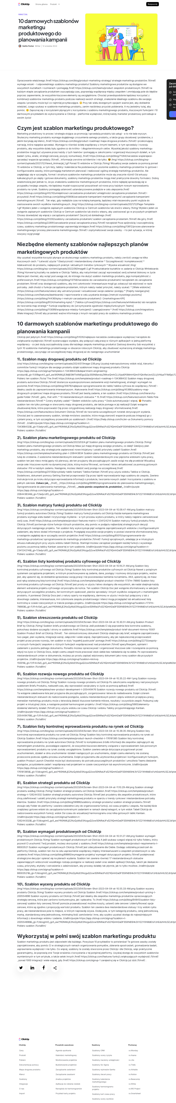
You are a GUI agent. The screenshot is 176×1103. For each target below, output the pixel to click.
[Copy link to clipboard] (55, 968)
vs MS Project (134, 1089)
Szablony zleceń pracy (101, 1074)
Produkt (22, 1055)
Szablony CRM (98, 1050)
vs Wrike (132, 1084)
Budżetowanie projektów (66, 1065)
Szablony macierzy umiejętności (105, 1060)
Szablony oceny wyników (103, 1099)
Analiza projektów (63, 1079)
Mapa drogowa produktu (29, 1069)
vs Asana (132, 1055)
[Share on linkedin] (32, 968)
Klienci (22, 1074)
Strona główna (41, 4)
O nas (21, 1089)
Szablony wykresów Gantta (103, 1069)
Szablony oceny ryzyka (102, 1055)
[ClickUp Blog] (23, 4)
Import (22, 1093)
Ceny (21, 1050)
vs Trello (132, 1065)
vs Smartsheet (135, 1093)
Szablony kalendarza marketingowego (101, 1080)
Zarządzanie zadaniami (65, 1069)
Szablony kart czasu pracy (103, 1094)
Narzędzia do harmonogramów (69, 1089)
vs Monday (133, 1050)
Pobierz (22, 1060)
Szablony (23, 1079)
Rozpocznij (152, 4)
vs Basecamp (134, 1079)
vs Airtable (133, 1069)
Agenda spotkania (63, 1050)
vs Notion (133, 1074)
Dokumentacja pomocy (29, 1065)
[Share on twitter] (21, 968)
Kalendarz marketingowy (66, 1055)
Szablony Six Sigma (100, 1065)
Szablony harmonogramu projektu (102, 1087)
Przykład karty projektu (66, 1093)
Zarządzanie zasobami (65, 1074)
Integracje (23, 1084)
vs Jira (131, 1060)
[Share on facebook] (44, 968)
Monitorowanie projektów (66, 1060)
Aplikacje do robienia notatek (68, 1084)
